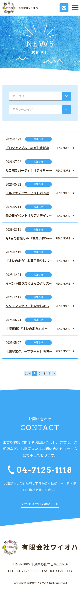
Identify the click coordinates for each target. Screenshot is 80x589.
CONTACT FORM (36, 504)
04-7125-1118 (44, 470)
